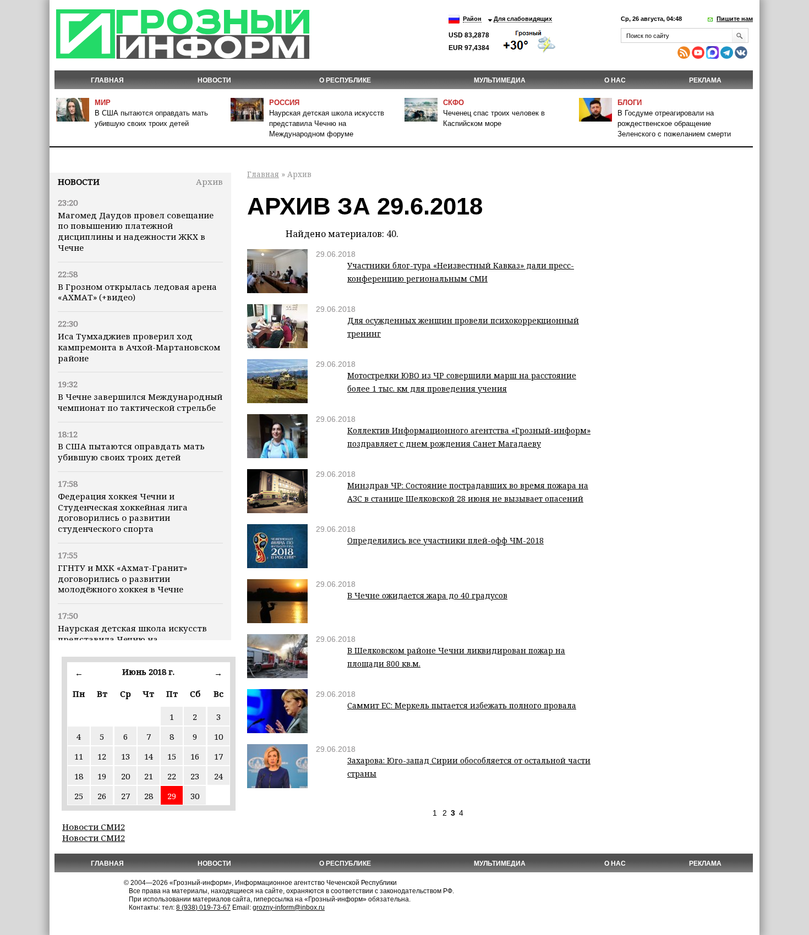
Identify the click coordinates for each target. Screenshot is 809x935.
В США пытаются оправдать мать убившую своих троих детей (131, 452)
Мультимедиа (500, 80)
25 (78, 795)
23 (194, 776)
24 (218, 776)
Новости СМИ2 (93, 826)
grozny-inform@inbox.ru (289, 907)
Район (472, 18)
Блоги (629, 102)
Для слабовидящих (523, 18)
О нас (615, 80)
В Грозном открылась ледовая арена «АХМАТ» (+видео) (137, 292)
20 (125, 776)
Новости (79, 181)
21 (148, 776)
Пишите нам (735, 18)
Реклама (705, 80)
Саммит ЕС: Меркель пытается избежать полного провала (461, 705)
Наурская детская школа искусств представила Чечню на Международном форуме (326, 123)
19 (101, 776)
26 (101, 795)
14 (148, 756)
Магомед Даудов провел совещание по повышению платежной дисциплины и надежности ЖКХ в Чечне (136, 231)
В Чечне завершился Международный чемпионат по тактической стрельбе (140, 402)
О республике (345, 80)
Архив (209, 181)
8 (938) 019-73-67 (203, 907)
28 (148, 795)
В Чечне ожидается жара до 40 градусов (427, 595)
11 (78, 756)
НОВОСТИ (214, 80)
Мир (103, 102)
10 (218, 736)
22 (171, 776)
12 (101, 756)
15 (171, 756)
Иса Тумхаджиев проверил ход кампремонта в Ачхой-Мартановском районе (139, 347)
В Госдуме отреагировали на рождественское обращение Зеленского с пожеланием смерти (674, 123)
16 (194, 756)
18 (78, 776)
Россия (284, 102)
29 (171, 795)
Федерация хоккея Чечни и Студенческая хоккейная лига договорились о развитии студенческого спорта (123, 512)
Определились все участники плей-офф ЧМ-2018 (445, 540)
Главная (107, 80)
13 (125, 756)
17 (218, 756)
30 (194, 795)
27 (125, 795)
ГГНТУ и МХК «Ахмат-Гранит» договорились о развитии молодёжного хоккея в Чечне (122, 578)
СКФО (453, 102)
